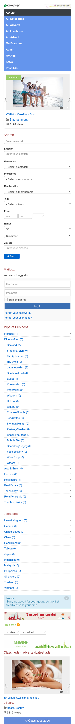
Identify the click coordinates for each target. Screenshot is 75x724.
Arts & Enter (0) (13, 468)
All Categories (15, 19)
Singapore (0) (12, 576)
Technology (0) (13, 491)
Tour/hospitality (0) (15, 502)
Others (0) (13, 463)
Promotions (10, 173)
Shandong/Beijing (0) (19, 446)
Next (69, 100)
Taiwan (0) (10, 548)
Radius (7, 223)
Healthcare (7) (12, 479)
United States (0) (14, 531)
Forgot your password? (18, 313)
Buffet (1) (12, 378)
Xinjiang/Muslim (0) (18, 429)
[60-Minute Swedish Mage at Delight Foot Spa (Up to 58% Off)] (36, 675)
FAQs (9, 62)
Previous (5, 100)
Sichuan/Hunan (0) (18, 423)
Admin (10, 49)
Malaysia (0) (11, 565)
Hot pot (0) (13, 401)
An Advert (12, 37)
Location (8, 148)
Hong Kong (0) (12, 543)
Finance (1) (11, 333)
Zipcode (8, 242)
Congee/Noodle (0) (18, 412)
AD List (10, 12)
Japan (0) (9, 554)
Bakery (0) (13, 406)
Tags (6, 198)
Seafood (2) (14, 345)
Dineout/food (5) (13, 339)
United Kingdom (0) (15, 520)
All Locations (14, 31)
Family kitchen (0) (17, 356)
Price (7, 211)
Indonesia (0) (12, 559)
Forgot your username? (18, 317)
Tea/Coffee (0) (15, 418)
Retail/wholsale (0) (15, 496)
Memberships (11, 186)
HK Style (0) (14, 362)
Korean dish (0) (16, 384)
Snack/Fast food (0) (18, 435)
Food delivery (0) (17, 451)
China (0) (9, 537)
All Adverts (13, 25)
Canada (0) (10, 526)
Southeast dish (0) (18, 373)
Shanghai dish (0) (17, 350)
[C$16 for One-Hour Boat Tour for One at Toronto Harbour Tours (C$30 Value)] (38, 92)
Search (13, 256)
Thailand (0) (11, 582)
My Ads (10, 56)
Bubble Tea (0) (15, 440)
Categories (10, 161)
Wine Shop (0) (15, 457)
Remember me (17, 299)
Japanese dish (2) (17, 367)
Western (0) (14, 395)
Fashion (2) (10, 474)
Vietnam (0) (11, 587)
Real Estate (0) (13, 485)
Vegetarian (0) (15, 390)
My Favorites (14, 43)
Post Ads (11, 68)
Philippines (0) (12, 571)
